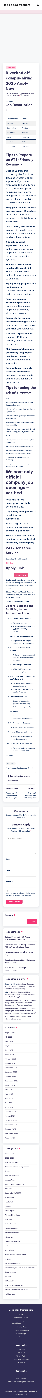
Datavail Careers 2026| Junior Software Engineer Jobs (17, 938)
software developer (12, 1263)
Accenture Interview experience (17, 1167)
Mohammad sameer (12, 1016)
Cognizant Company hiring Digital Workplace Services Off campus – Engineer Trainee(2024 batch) (20, 1010)
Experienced (9, 1197)
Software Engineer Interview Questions (20, 1268)
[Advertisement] (21, 36)
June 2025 (9, 1094)
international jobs (11, 1228)
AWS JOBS (9, 1189)
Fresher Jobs (22, 1327)
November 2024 (11, 1125)
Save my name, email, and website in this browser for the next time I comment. (20, 894)
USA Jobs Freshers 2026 (14, 1285)
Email (8, 870)
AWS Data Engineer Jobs (14, 1184)
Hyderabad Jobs (11, 1224)
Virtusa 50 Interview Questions (16, 1290)
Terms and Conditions (21, 1359)
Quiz (6, 1246)
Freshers (11, 67)
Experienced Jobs (22, 1330)
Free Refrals (9, 1202)
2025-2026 (9, 1158)
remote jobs (9, 1250)
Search (9, 915)
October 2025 (10, 1076)
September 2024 (11, 1134)
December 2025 (11, 1068)
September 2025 (11, 1081)
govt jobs (8, 1219)
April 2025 (9, 1103)
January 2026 (10, 1063)
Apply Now (21, 575)
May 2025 (9, 1098)
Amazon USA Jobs (12, 1175)
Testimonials (21, 1337)
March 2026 (9, 1055)
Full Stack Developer (12, 1215)
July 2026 (8, 1037)
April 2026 (9, 1050)
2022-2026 (9, 1154)
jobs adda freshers (17, 5)
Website (9, 882)
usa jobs (8, 1276)
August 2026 (10, 1033)
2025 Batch (10, 763)
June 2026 (9, 1041)
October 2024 (10, 1129)
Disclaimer (21, 1363)
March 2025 (9, 1107)
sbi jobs (8, 1259)
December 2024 (11, 1120)
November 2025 (11, 1072)
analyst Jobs (10, 1180)
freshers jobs (10, 1211)
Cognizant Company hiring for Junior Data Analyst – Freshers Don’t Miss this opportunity (20, 986)
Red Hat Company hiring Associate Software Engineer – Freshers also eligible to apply (20, 994)
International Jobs (12, 1233)
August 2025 (10, 1085)
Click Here (9, 563)
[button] (13, 781)
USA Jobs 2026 (11, 1281)
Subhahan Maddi (11, 1000)
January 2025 (10, 1116)
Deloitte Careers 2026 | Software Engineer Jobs (19, 953)
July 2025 (8, 1090)
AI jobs (7, 1171)
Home (21, 1314)
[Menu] (38, 5)
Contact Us (21, 1353)
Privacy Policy (21, 1356)
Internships (9, 1237)
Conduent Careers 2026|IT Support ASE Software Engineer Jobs (20, 946)
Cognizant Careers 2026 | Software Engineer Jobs (20, 961)
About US (21, 1349)
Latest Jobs (16, 1323)
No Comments (14, 95)
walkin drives (10, 1294)
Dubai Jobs (13, 1193)
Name (9, 859)
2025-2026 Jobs (11, 1162)
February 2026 (10, 1059)
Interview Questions (12, 1241)
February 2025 (10, 1112)
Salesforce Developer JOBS (15, 1254)
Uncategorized (10, 1272)
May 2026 (9, 1046)
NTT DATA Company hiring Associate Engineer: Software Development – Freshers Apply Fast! (20, 1002)
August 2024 (10, 1138)
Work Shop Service (21, 1318)
